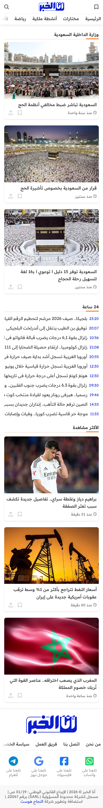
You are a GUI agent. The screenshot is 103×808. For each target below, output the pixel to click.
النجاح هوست (32, 801)
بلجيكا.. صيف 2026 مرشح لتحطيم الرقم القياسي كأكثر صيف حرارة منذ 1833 (45, 318)
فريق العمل (46, 744)
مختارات (71, 18)
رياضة (20, 18)
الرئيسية (93, 18)
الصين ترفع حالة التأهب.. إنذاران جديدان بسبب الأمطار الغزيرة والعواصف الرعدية (45, 404)
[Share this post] (10, 112)
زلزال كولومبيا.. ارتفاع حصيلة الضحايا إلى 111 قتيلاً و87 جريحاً (45, 347)
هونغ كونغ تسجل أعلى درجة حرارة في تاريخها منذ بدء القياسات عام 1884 (45, 375)
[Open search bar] (6, 6)
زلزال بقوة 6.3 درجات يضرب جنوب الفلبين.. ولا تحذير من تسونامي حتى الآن (45, 385)
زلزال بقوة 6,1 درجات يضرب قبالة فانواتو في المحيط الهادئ (45, 337)
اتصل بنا (71, 744)
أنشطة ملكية (44, 18)
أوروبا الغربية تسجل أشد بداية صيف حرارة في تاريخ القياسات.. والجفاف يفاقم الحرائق (45, 356)
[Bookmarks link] (96, 6)
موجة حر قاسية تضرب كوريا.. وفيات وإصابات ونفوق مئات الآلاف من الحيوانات (46, 413)
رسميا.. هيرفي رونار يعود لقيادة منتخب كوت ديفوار (45, 394)
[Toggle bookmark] (19, 112)
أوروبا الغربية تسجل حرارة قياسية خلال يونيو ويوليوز (45, 366)
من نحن (93, 744)
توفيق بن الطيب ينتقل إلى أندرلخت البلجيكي (46, 328)
